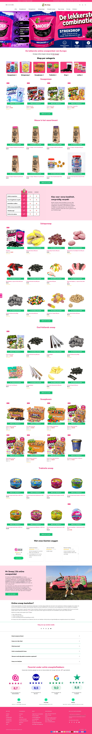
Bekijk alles (46, 113)
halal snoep (24, 588)
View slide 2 (47, 46)
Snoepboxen (9, 720)
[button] (9, 5)
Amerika (23, 580)
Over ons (21, 717)
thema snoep (22, 579)
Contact (21, 714)
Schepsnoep (9, 717)
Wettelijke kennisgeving (37, 724)
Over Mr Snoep (12, 594)
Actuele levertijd (22, 719)
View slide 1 (44, 46)
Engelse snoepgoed (20, 581)
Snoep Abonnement (23, 720)
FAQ (20, 715)
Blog (20, 724)
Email (29, 610)
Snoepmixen (9, 719)
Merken (7, 722)
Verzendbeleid (35, 719)
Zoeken (7, 714)
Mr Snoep (10, 729)
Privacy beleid (35, 715)
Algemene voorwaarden (37, 714)
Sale (7, 724)
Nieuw (7, 715)
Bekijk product (15, 103)
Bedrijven (21, 722)
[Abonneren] (85, 714)
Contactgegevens (36, 717)
